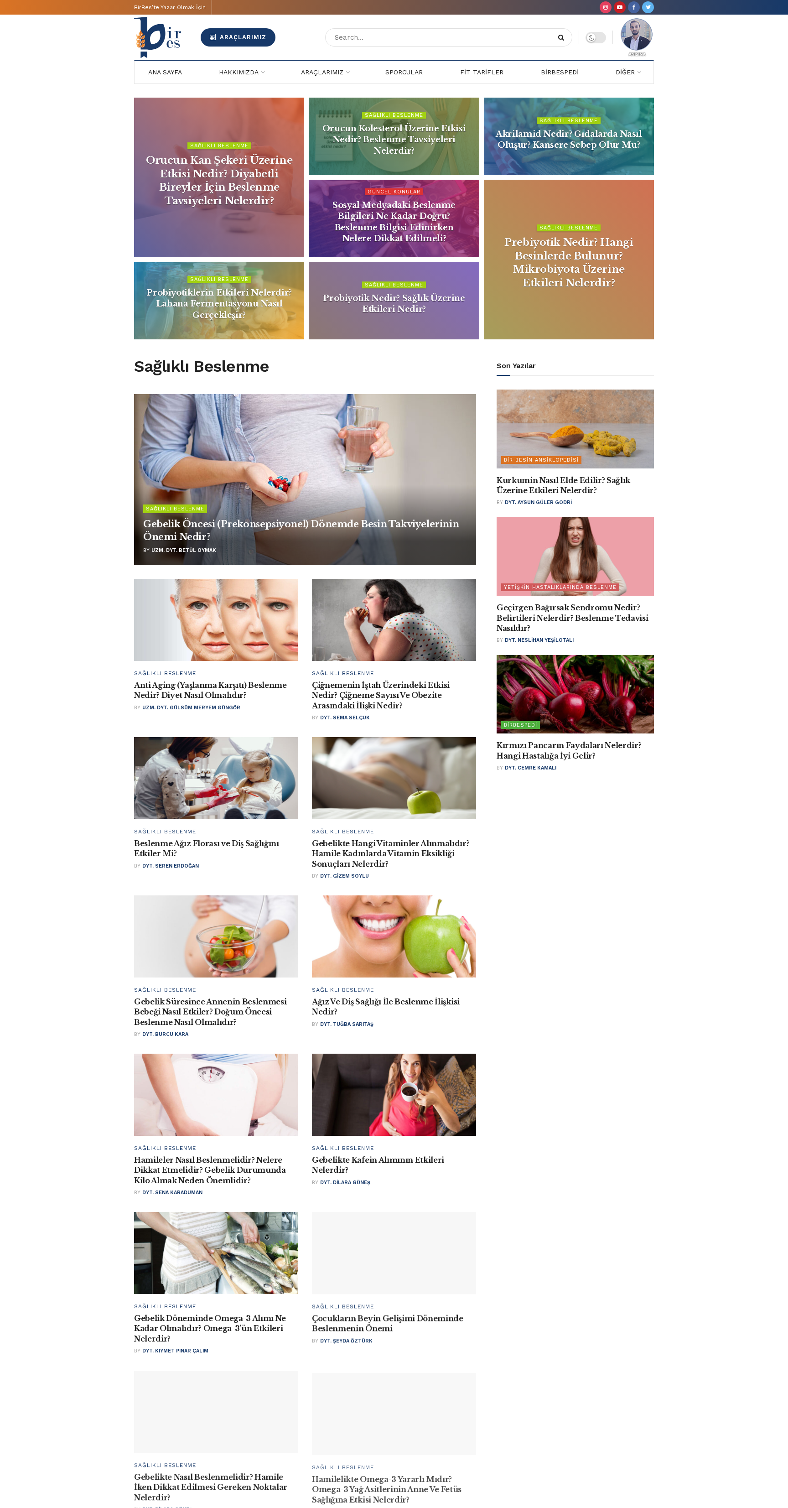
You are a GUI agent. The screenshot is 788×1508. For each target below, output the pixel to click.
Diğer (625, 72)
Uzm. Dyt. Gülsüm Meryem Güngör (191, 708)
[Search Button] (563, 37)
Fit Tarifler (481, 72)
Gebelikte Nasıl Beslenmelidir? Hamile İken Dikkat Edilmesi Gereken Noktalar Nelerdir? (210, 1487)
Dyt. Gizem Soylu (344, 876)
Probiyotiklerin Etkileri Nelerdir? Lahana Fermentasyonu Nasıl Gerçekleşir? (219, 304)
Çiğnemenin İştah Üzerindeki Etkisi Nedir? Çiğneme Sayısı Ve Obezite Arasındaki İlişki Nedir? (381, 695)
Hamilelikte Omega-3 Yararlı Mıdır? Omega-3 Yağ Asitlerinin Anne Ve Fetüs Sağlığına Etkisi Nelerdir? (386, 1487)
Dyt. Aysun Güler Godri (538, 502)
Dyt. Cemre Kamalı (530, 768)
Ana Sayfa (165, 72)
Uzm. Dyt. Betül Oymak (183, 550)
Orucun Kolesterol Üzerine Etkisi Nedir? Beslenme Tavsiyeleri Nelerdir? (394, 140)
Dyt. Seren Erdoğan (170, 866)
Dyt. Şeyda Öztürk (346, 1341)
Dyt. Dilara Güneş (345, 1183)
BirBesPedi (560, 72)
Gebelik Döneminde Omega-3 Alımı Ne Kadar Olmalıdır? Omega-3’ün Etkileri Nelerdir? (210, 1328)
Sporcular (404, 72)
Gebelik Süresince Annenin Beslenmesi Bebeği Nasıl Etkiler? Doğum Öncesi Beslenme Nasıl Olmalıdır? (210, 1012)
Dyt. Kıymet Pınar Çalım (175, 1351)
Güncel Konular (394, 192)
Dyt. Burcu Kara (165, 1034)
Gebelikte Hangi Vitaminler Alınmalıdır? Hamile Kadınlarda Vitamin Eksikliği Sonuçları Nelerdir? (391, 853)
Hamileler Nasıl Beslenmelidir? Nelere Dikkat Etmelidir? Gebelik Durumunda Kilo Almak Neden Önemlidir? (210, 1170)
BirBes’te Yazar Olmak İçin (170, 7)
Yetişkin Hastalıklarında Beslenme (560, 587)
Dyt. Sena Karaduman (172, 1193)
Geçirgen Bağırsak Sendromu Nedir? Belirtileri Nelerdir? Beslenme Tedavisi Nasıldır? (572, 618)
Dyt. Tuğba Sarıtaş (346, 1024)
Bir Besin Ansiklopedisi (541, 460)
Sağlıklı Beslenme (219, 146)
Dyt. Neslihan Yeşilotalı (539, 640)
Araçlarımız (242, 37)
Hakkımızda (239, 72)
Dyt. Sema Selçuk (345, 718)
